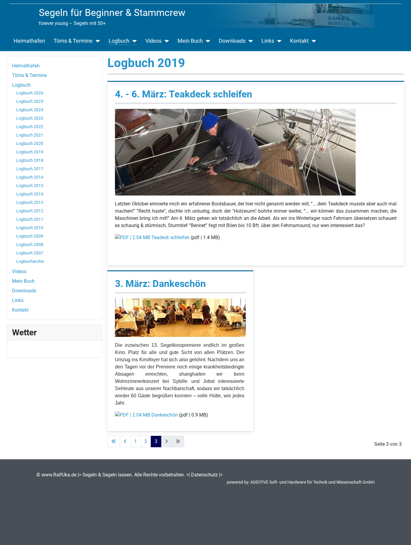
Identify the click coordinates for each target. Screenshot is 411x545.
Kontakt (299, 41)
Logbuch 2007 (29, 253)
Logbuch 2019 (29, 151)
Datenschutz (204, 475)
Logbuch (119, 41)
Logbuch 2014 (29, 194)
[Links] (278, 41)
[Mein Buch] (206, 41)
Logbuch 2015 (29, 185)
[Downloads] (249, 41)
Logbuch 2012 (29, 210)
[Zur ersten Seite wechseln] (113, 441)
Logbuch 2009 (29, 236)
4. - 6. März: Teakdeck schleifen (183, 94)
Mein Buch (190, 41)
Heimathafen (29, 41)
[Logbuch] (133, 41)
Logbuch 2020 (29, 143)
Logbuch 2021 (29, 135)
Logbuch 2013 (29, 202)
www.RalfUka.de (59, 475)
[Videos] (165, 41)
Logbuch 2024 (29, 109)
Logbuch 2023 (29, 118)
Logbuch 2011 (29, 219)
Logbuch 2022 (29, 126)
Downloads (232, 41)
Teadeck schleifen (170, 237)
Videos (153, 41)
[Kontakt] (312, 41)
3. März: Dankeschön (160, 283)
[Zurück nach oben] (400, 534)
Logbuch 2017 (29, 168)
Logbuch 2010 (29, 227)
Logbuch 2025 (29, 101)
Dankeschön (164, 415)
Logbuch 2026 (29, 93)
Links (267, 41)
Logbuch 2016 (29, 177)
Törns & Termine (73, 41)
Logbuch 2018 (29, 160)
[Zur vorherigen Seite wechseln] (125, 441)
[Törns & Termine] (96, 41)
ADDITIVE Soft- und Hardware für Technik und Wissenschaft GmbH (312, 482)
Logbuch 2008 (29, 244)
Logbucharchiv (30, 261)
